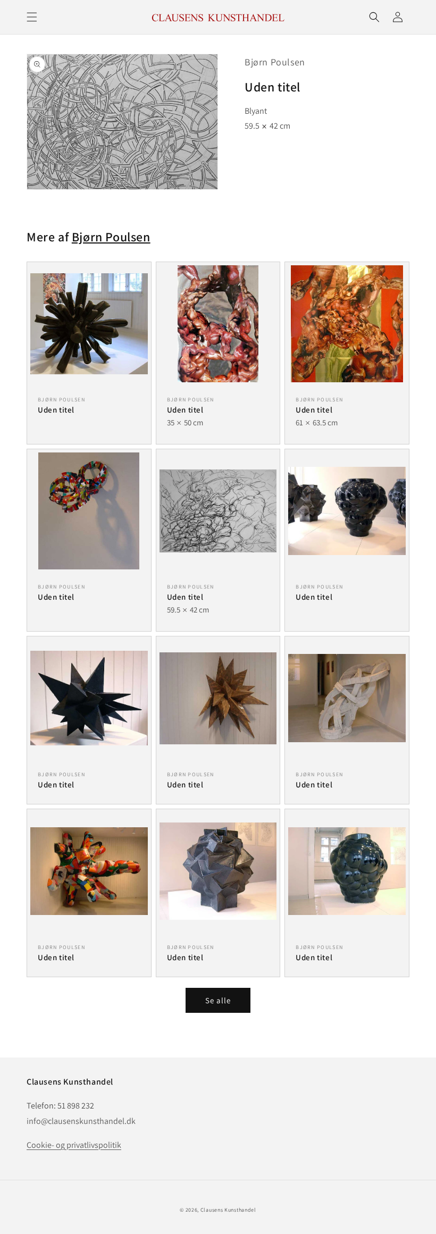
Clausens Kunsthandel (228, 1209)
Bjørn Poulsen (275, 62)
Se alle (218, 1000)
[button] (32, 17)
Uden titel (56, 410)
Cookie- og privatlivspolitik (74, 1145)
